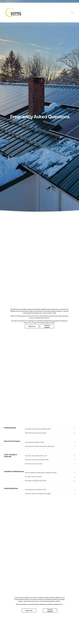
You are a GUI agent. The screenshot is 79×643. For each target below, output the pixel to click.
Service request (47, 326)
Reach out (32, 326)
